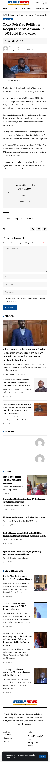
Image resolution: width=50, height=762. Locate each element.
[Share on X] (9, 41)
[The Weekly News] (18, 3)
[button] (42, 756)
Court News (8, 19)
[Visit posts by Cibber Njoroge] (5, 48)
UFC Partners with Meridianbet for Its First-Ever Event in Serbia (24, 517)
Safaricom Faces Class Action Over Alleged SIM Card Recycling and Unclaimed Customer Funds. (24, 500)
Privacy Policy (30, 755)
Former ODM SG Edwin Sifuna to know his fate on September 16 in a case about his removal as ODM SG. (17, 382)
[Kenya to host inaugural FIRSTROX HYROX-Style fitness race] (37, 485)
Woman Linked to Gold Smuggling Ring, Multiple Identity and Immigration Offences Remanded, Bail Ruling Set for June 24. (17, 639)
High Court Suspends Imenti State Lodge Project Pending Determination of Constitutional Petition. (22, 553)
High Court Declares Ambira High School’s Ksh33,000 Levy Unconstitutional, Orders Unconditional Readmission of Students (24, 534)
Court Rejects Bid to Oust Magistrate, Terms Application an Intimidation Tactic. (16, 672)
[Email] (13, 41)
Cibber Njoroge (14, 47)
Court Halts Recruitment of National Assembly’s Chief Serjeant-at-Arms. (14, 606)
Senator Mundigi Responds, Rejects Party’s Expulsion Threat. (17, 577)
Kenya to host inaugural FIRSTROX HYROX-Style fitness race (12, 480)
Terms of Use (10, 758)
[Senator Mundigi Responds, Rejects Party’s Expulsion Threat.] (40, 583)
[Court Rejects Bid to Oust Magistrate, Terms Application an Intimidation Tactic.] (40, 676)
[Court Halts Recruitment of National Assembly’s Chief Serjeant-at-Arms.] (40, 610)
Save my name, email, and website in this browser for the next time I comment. (25, 300)
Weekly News (13, 714)
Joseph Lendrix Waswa (23, 218)
